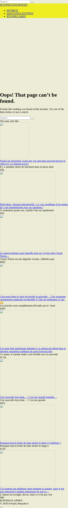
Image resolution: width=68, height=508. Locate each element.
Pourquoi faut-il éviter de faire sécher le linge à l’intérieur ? (30, 442)
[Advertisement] (34, 54)
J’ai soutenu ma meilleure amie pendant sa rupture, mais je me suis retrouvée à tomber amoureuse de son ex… (32, 490)
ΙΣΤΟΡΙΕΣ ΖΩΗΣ (16, 16)
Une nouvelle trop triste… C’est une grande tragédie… (28, 397)
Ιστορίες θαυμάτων (13, 4)
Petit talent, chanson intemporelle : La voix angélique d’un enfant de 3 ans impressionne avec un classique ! (34, 206)
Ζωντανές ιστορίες (20, 13)
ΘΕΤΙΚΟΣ (12, 10)
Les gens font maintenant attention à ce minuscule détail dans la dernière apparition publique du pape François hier (33, 350)
